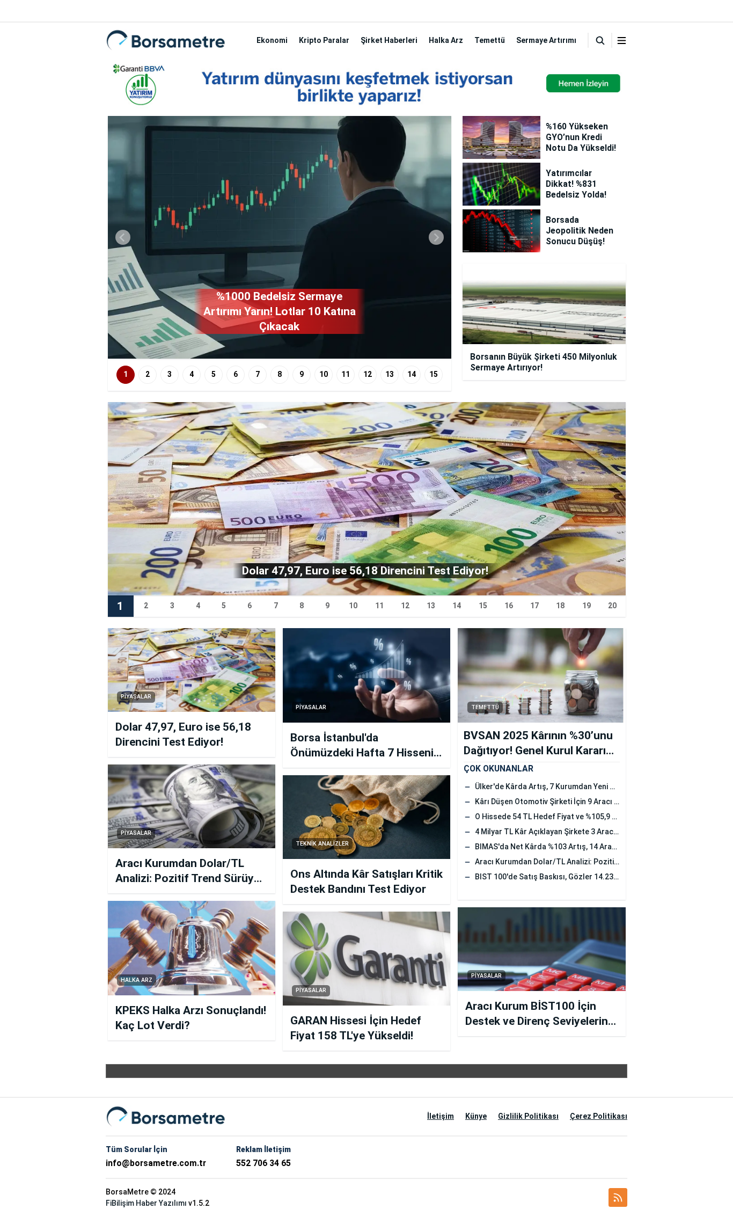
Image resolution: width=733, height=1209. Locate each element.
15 (433, 374)
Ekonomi (272, 40)
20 (612, 605)
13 (389, 374)
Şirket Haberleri (389, 40)
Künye (476, 1116)
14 (411, 374)
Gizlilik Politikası (528, 1116)
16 (508, 605)
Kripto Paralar (324, 40)
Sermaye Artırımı (546, 40)
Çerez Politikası (598, 1116)
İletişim (440, 1116)
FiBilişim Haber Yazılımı (146, 1203)
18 (560, 605)
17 (534, 605)
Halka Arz (446, 40)
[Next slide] (436, 237)
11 (345, 374)
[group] (279, 237)
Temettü (489, 40)
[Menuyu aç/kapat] (621, 40)
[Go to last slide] (122, 237)
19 (586, 605)
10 (323, 374)
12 (367, 374)
